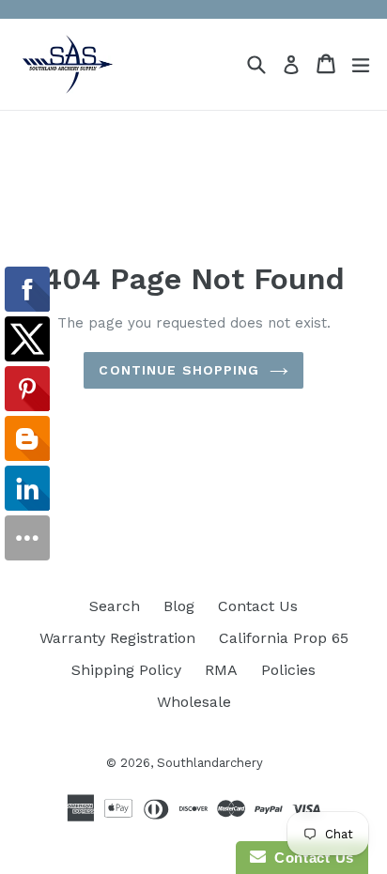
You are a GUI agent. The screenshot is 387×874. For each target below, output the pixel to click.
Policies (288, 670)
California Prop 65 (283, 638)
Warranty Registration (117, 638)
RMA (221, 670)
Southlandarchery (210, 763)
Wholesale (194, 702)
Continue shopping (179, 369)
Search (114, 606)
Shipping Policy (126, 670)
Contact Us (258, 606)
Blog (178, 606)
